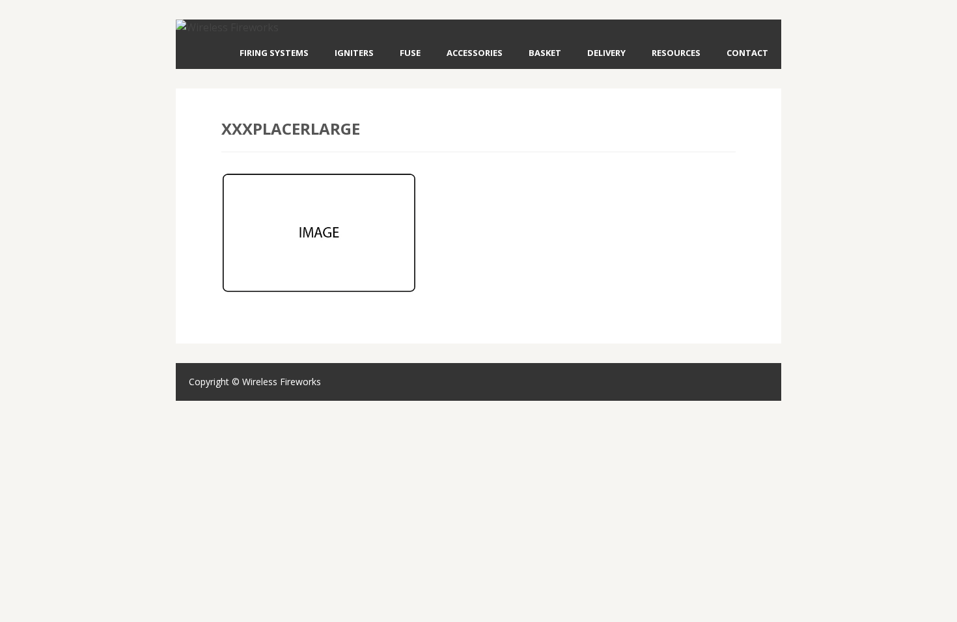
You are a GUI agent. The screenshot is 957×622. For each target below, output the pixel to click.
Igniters (354, 53)
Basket (545, 53)
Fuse (410, 53)
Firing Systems (274, 53)
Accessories (475, 53)
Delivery (606, 53)
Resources (676, 53)
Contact (747, 53)
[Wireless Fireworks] (227, 27)
